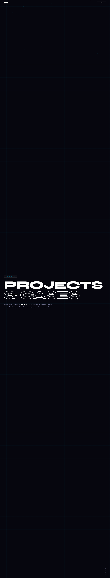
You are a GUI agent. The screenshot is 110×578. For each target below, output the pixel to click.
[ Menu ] (101, 3)
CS (6, 3)
